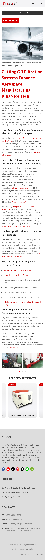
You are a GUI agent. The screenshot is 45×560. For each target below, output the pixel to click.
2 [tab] (22, 371)
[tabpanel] (12, 360)
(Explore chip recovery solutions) (16, 226)
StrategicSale (27, 549)
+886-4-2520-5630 (13, 515)
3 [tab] (26, 371)
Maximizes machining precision (17, 270)
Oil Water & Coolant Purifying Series (18, 488)
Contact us (13, 347)
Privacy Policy (38, 555)
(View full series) (19, 202)
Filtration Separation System (15, 492)
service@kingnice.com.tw (20, 524)
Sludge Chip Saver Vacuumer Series (18, 497)
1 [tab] (19, 371)
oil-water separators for (22, 188)
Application (22, 12)
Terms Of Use (24, 555)
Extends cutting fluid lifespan (16, 275)
